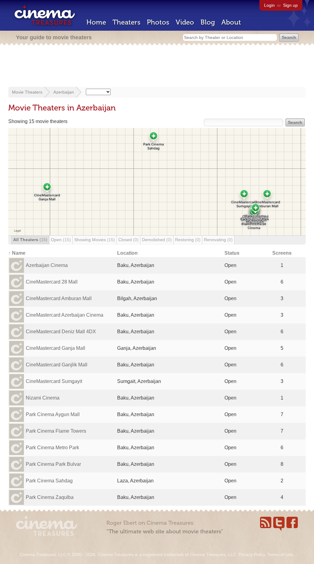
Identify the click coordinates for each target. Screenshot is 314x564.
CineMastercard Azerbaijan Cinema (64, 315)
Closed (128, 239)
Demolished (157, 239)
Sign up (290, 5)
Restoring (188, 239)
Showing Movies (94, 239)
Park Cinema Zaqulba (50, 497)
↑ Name (16, 253)
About (231, 22)
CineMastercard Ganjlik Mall (56, 364)
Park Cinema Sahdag (49, 480)
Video (185, 22)
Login (269, 5)
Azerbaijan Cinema (47, 265)
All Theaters (30, 239)
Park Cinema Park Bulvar (53, 464)
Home (96, 22)
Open (61, 239)
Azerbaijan (63, 92)
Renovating (218, 239)
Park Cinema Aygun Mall (53, 414)
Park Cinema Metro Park (52, 447)
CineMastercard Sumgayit (54, 381)
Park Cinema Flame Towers (56, 431)
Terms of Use (280, 554)
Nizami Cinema (42, 397)
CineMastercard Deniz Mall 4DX (61, 331)
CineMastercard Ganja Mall (55, 348)
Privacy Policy (252, 554)
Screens (282, 253)
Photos (158, 22)
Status (231, 253)
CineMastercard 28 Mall (52, 281)
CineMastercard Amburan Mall (59, 298)
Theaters (126, 22)
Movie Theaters (27, 92)
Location (127, 253)
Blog (208, 22)
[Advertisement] (157, 66)
